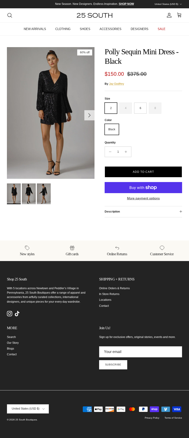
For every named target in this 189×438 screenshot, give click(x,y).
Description (112, 211)
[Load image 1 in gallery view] (50, 113)
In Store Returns (109, 294)
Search (11, 337)
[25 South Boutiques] (94, 15)
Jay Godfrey (116, 83)
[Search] (9, 15)
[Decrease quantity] (109, 152)
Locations (105, 299)
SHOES (85, 29)
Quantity (110, 142)
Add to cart (143, 171)
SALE (161, 29)
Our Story (13, 342)
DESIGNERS (139, 29)
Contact (104, 305)
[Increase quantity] (127, 152)
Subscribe (113, 364)
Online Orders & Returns (114, 288)
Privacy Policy (152, 418)
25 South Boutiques (26, 419)
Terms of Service (173, 418)
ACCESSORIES (110, 29)
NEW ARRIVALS (35, 29)
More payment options (143, 198)
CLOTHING (63, 29)
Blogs (10, 348)
